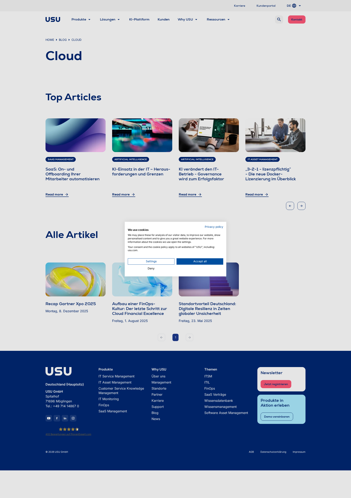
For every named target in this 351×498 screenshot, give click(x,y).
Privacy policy (214, 226)
